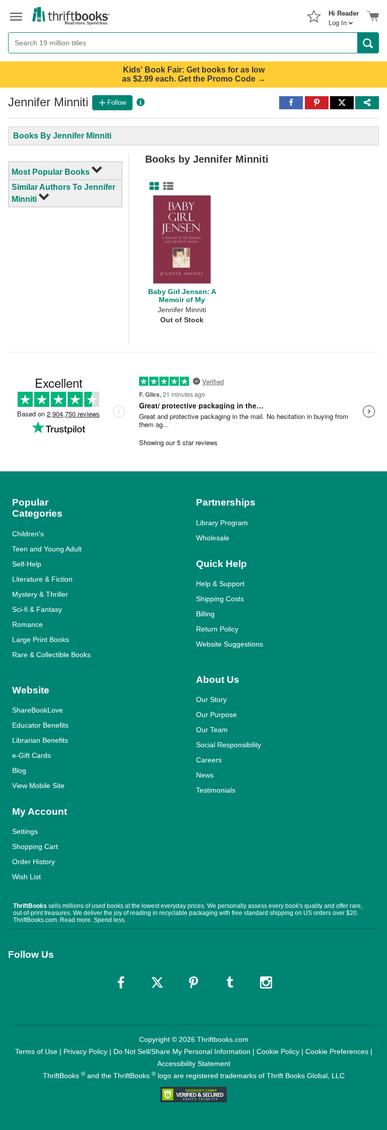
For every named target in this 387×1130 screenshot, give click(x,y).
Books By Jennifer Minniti (62, 135)
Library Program (222, 523)
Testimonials (215, 790)
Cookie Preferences (336, 1051)
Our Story (211, 699)
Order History (33, 862)
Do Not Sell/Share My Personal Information (181, 1051)
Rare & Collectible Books (51, 655)
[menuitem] (344, 15)
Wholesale (212, 538)
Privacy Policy (85, 1051)
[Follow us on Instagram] (266, 982)
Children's (28, 534)
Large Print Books (40, 639)
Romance (27, 624)
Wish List (26, 877)
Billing (205, 614)
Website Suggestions (229, 644)
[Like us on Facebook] (121, 982)
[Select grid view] (152, 186)
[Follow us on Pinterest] (193, 982)
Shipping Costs (220, 599)
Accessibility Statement (193, 1064)
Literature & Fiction (42, 579)
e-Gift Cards (31, 755)
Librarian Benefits (40, 740)
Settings (25, 831)
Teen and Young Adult (47, 549)
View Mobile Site (38, 786)
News (205, 775)
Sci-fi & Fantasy (37, 609)
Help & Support (220, 584)
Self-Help (26, 564)
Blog (19, 770)
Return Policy (217, 629)
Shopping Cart (35, 846)
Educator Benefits (40, 725)
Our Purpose (216, 715)
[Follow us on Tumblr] (230, 982)
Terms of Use (36, 1051)
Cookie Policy (277, 1051)
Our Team (212, 730)
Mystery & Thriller (40, 594)
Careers (209, 760)
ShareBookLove (37, 710)
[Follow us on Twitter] (157, 982)
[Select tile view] (166, 186)
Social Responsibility (228, 745)
